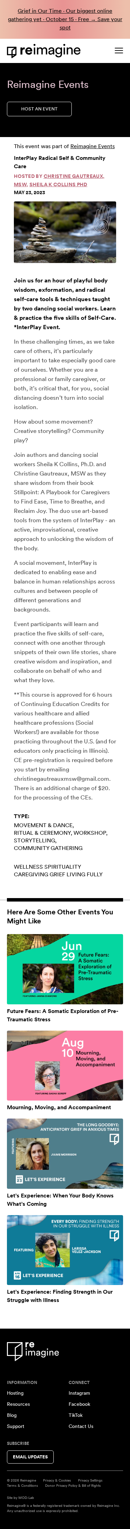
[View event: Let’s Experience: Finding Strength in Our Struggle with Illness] (65, 1250)
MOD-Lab (26, 1497)
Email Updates (30, 1456)
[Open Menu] (118, 50)
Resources (18, 1404)
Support (15, 1426)
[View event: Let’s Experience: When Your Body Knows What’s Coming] (65, 1154)
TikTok (76, 1415)
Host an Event (39, 108)
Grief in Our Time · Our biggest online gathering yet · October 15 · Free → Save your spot (65, 19)
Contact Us (81, 1426)
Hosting (15, 1393)
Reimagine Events (92, 146)
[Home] (45, 51)
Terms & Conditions (22, 1485)
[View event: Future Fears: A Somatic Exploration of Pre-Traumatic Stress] (65, 969)
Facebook (79, 1404)
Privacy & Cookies (57, 1480)
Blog (12, 1415)
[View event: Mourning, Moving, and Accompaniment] (65, 1066)
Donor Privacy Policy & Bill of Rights (73, 1485)
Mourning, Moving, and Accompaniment (59, 1107)
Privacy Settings (90, 1480)
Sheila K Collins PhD (58, 184)
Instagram (79, 1393)
